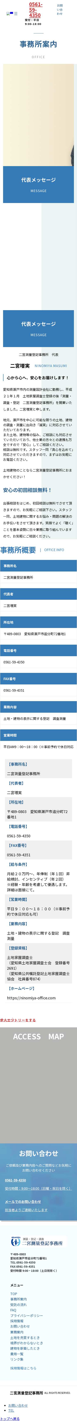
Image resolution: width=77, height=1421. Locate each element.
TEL (11, 1410)
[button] (38, 1020)
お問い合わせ (18, 1405)
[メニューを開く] (15, 13)
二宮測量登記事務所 (26, 1392)
